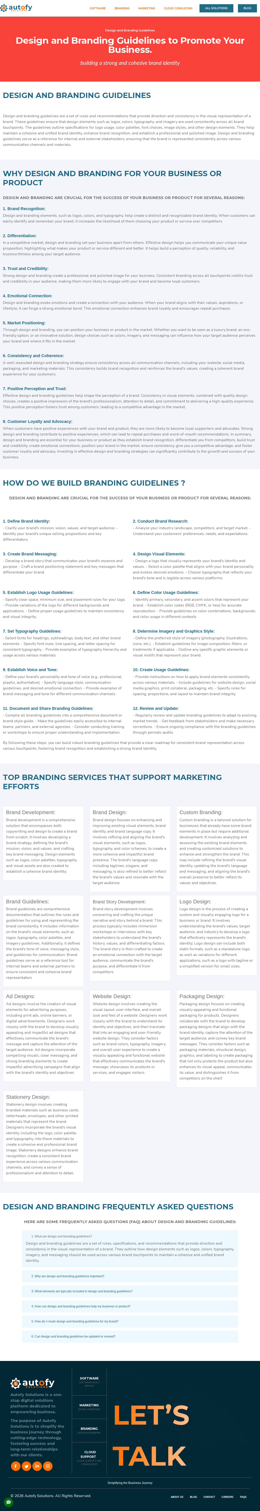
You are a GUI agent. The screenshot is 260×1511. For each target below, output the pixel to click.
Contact (209, 1497)
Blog (247, 8)
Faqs (243, 1497)
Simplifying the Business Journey (130, 1482)
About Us (177, 1497)
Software (89, 1378)
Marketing (89, 1405)
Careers (228, 1497)
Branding (89, 1429)
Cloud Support (88, 1454)
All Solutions (216, 8)
